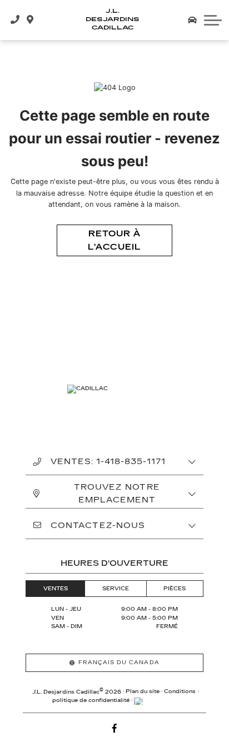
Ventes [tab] (55, 588)
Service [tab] (115, 588)
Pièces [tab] (174, 588)
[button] (213, 20)
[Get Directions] (30, 20)
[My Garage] (192, 20)
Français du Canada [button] (119, 662)
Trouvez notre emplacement (117, 493)
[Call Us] (15, 20)
